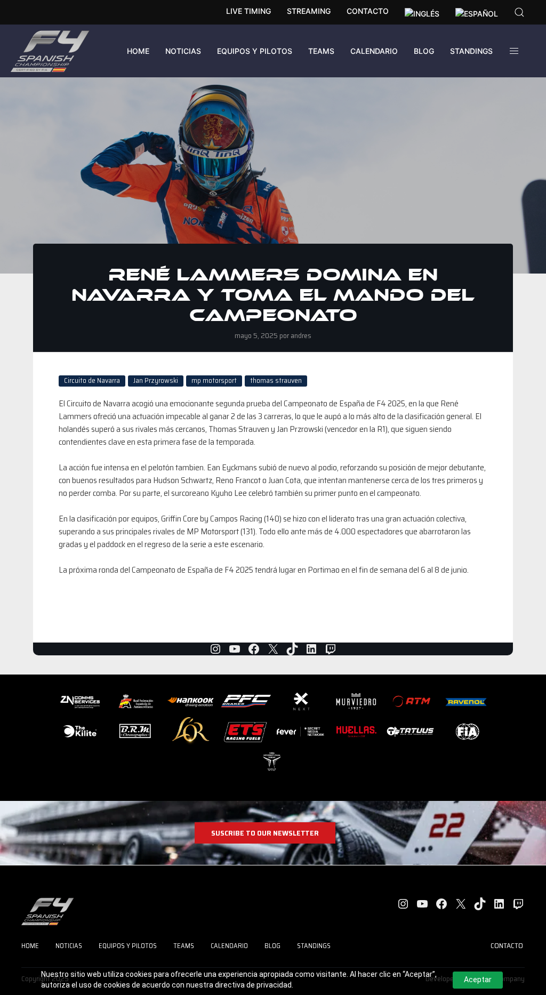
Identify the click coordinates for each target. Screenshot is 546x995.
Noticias (183, 50)
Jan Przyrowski (155, 380)
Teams (321, 50)
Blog (424, 50)
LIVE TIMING (248, 10)
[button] (519, 12)
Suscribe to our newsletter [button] (265, 833)
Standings (471, 50)
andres (301, 335)
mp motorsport (214, 380)
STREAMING (309, 10)
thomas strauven (276, 380)
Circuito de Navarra (92, 380)
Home (138, 50)
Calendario (374, 50)
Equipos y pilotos (254, 50)
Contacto (368, 10)
